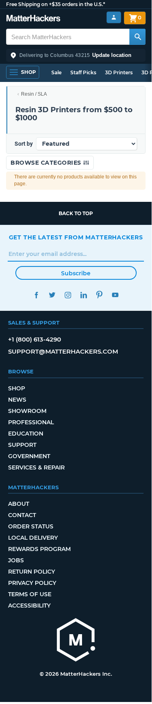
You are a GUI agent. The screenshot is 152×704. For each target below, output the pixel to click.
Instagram (68, 295)
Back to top (76, 213)
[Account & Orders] (113, 17)
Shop (16, 388)
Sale (56, 72)
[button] (76, 55)
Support (22, 444)
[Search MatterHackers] (137, 37)
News (17, 399)
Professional (31, 422)
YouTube (115, 295)
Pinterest (100, 295)
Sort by (24, 143)
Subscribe (76, 273)
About (18, 503)
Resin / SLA (34, 94)
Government (29, 456)
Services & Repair (36, 467)
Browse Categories (47, 162)
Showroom (27, 411)
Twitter (52, 295)
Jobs (16, 560)
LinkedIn (84, 295)
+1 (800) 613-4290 (34, 339)
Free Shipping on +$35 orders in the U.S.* (55, 4)
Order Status (30, 526)
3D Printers (119, 72)
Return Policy (31, 571)
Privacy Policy (32, 583)
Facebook (37, 295)
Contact (22, 515)
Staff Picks (83, 72)
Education (25, 433)
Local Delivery (33, 537)
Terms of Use (29, 594)
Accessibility (29, 605)
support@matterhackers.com (63, 351)
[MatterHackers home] (33, 19)
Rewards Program (39, 549)
